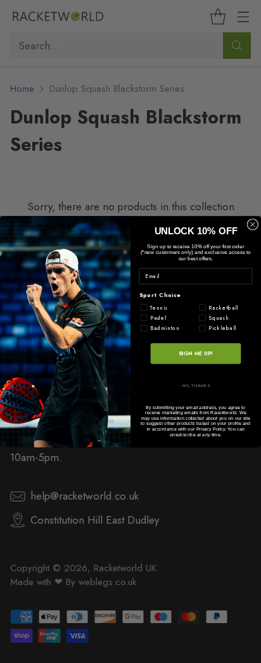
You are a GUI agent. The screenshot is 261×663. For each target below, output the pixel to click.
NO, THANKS (196, 385)
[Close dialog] (253, 224)
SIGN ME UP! (196, 353)
